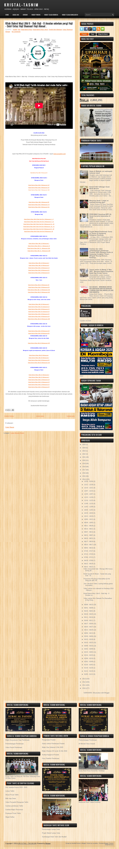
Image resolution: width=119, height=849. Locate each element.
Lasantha (95, 843)
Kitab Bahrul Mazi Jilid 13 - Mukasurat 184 (38, 248)
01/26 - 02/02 (88, 665)
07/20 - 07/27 (88, 551)
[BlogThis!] (8, 410)
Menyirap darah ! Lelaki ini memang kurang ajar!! (99, 201)
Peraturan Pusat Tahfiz (13, 813)
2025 (84, 444)
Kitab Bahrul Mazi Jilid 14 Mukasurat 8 (39, 265)
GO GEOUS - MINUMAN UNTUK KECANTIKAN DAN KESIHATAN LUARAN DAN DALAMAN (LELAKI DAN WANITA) (101, 289)
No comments (16, 31)
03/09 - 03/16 (88, 646)
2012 (84, 682)
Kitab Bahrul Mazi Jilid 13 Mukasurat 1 (39, 243)
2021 (84, 457)
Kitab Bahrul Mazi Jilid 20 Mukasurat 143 (39, 362)
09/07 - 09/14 (88, 532)
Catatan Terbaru (9, 416)
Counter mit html (85, 321)
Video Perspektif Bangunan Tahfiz (16, 802)
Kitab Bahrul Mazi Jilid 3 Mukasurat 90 (39, 202)
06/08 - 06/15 (88, 604)
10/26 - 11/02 (88, 510)
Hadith (15, 29)
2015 (84, 476)
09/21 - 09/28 (88, 526)
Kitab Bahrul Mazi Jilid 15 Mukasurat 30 (38, 285)
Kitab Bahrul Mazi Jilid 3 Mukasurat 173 (39, 204)
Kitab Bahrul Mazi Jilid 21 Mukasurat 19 (39, 382)
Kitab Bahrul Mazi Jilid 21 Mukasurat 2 (39, 374)
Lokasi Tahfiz (9, 791)
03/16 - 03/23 (88, 642)
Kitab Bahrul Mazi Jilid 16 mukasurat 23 (39, 311)
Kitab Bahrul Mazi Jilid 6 (40, 29)
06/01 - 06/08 (88, 608)
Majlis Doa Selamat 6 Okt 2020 (52, 747)
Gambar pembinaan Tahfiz (14, 806)
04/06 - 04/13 (88, 633)
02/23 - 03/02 (88, 652)
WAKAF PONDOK (35, 15)
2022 (84, 454)
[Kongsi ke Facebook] (13, 410)
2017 (84, 470)
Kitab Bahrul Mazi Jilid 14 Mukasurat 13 (39, 267)
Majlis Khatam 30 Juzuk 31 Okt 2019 (54, 751)
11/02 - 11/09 (88, 507)
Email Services (109, 844)
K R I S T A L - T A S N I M (21, 4)
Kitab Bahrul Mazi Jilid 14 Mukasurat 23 (39, 272)
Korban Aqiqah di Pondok (50, 755)
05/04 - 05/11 (88, 620)
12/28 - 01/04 (88, 481)
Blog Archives (103, 34)
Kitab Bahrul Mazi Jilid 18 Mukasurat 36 (39, 331)
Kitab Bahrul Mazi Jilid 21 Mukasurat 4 (39, 377)
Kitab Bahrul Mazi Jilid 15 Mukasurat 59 (39, 287)
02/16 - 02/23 (88, 655)
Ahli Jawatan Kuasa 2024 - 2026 (16, 787)
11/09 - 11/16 (88, 503)
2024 (84, 448)
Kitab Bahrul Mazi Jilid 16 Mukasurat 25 (39, 314)
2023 (84, 451)
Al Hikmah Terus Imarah (87, 744)
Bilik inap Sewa (10, 798)
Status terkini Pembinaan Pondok (53, 743)
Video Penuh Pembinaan (13, 747)
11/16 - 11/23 (88, 500)
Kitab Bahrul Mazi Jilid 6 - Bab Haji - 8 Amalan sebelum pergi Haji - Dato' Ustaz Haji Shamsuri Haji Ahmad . (39, 24)
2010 (84, 688)
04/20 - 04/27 (88, 627)
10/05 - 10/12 (88, 519)
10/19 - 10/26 (88, 513)
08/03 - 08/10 (88, 548)
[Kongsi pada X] (11, 410)
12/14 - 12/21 (88, 488)
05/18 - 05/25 (88, 614)
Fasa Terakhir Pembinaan (50, 758)
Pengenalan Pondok (49, 740)
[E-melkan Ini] (6, 410)
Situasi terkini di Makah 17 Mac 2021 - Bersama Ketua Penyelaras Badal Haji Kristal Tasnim (101, 271)
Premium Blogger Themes (106, 843)
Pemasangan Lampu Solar (51, 829)
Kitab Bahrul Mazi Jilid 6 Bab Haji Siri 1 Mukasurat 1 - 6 (38, 219)
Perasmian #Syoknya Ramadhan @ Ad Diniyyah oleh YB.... (97, 579)
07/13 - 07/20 (88, 554)
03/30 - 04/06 (88, 636)
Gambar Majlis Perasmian (14, 809)
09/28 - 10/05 (88, 522)
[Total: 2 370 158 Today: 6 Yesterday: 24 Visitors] (85, 319)
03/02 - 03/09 (88, 649)
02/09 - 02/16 (88, 658)
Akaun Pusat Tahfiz (12, 795)
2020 (84, 460)
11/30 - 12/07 (88, 494)
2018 (84, 467)
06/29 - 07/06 (88, 560)
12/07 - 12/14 (88, 491)
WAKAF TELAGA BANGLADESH (70, 15)
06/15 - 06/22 (88, 567)
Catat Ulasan (9, 427)
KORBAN (25, 15)
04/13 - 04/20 (88, 630)
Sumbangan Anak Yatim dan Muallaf (54, 837)
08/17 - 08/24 (88, 541)
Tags (92, 34)
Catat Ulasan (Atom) (17, 433)
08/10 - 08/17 (88, 545)
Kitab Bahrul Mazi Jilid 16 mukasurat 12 (39, 306)
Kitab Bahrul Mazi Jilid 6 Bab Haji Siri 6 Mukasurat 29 (38, 231)
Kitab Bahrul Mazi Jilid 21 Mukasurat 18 (39, 379)
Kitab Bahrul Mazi (26, 29)
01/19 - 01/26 (88, 668)
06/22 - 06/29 (88, 564)
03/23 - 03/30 (88, 639)
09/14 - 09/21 (88, 529)
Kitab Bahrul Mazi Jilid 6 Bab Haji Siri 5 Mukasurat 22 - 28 (38, 229)
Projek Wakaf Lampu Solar (51, 833)
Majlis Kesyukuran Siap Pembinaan (17, 740)
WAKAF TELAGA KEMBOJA (51, 15)
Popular (84, 34)
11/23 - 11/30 (88, 497)
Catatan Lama (70, 416)
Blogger (106, 693)
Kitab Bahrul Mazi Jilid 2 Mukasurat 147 (39, 185)
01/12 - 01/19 (88, 671)
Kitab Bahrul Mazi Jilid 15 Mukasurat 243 (39, 292)
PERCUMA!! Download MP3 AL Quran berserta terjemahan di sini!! (100, 216)
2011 (84, 685)
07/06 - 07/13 (88, 557)
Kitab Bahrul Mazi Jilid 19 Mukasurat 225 (39, 343)
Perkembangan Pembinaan (14, 744)
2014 (84, 479)
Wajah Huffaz (10, 817)
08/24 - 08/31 (88, 538)
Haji (19, 29)
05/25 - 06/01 (88, 611)
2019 (84, 463)
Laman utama (40, 416)
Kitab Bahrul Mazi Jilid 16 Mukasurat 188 (39, 319)
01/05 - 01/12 (88, 674)
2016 (84, 473)
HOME (7, 15)
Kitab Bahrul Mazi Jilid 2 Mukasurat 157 (39, 187)
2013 (84, 679)
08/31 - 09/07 (88, 535)
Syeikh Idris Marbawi (55, 29)
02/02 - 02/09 (88, 661)
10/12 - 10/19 (88, 516)
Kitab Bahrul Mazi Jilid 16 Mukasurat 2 (39, 304)
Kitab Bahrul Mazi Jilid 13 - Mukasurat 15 (39, 246)
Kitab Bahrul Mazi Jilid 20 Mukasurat (38, 355)
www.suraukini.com (59, 154)
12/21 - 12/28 (88, 485)
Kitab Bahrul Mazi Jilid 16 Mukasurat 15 (39, 309)
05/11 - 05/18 (88, 617)
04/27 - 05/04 (88, 624)
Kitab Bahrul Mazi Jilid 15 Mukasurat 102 (39, 289)
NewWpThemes (76, 843)
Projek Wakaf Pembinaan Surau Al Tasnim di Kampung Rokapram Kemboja (100, 233)
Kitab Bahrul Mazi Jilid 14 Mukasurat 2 (39, 263)
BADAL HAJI (16, 15)
